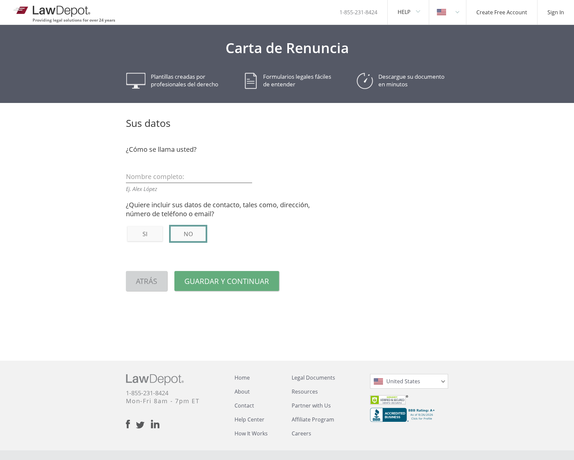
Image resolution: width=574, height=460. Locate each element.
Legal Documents (313, 377)
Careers (301, 433)
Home (242, 377)
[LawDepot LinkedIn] (155, 424)
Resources (305, 391)
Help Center (249, 419)
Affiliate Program (313, 419)
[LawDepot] (52, 9)
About (242, 391)
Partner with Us (311, 405)
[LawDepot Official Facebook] (131, 424)
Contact (244, 405)
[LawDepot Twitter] (143, 424)
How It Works (251, 433)
